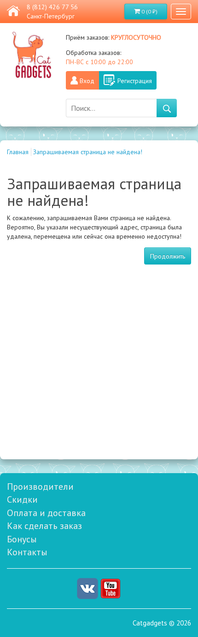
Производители (40, 487)
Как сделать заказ (44, 526)
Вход (87, 81)
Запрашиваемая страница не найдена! (87, 152)
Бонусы (22, 539)
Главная (18, 152)
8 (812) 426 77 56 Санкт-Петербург (52, 11)
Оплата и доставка (46, 513)
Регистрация (134, 81)
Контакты (27, 552)
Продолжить (167, 256)
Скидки (22, 499)
